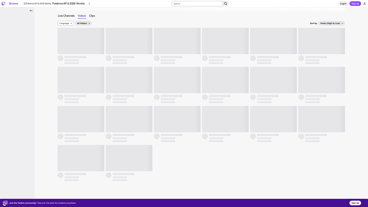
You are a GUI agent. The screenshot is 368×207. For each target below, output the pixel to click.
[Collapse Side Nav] (31, 10)
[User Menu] (364, 3)
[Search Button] (225, 3)
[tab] (66, 16)
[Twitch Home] (3, 3)
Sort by (313, 23)
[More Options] (89, 3)
